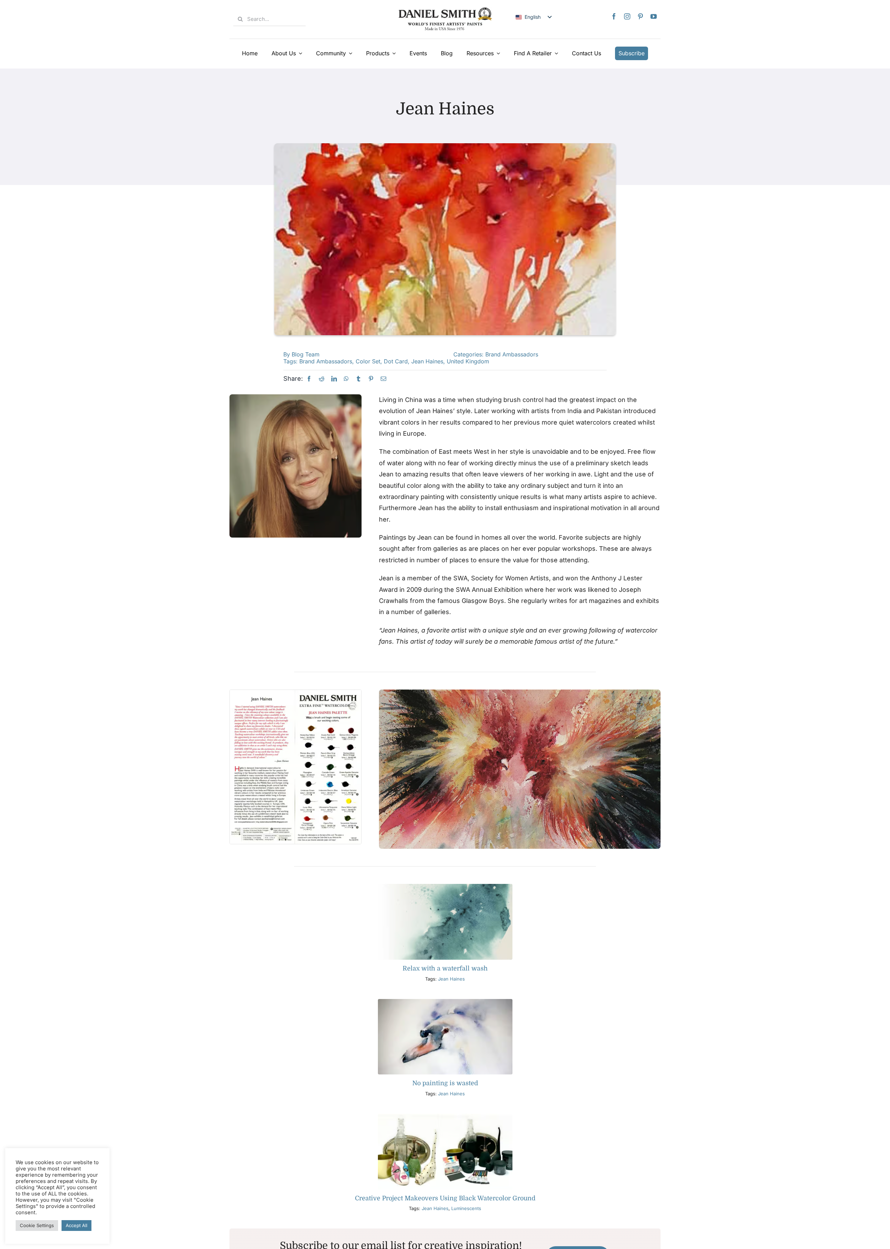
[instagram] (627, 16)
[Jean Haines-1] (520, 692)
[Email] (383, 379)
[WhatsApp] (346, 379)
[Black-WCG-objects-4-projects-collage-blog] (445, 1116)
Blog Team (305, 354)
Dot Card (396, 361)
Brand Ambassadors (511, 354)
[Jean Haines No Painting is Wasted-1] (445, 1002)
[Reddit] (321, 379)
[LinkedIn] (334, 379)
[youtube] (653, 16)
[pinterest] (640, 16)
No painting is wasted (445, 1083)
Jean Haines (427, 361)
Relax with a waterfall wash (445, 968)
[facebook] (614, 16)
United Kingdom (468, 361)
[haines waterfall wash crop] (445, 887)
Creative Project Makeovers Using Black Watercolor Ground (445, 1198)
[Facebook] (309, 379)
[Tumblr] (358, 379)
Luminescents (466, 1208)
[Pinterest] (371, 379)
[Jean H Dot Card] (295, 692)
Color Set (368, 361)
